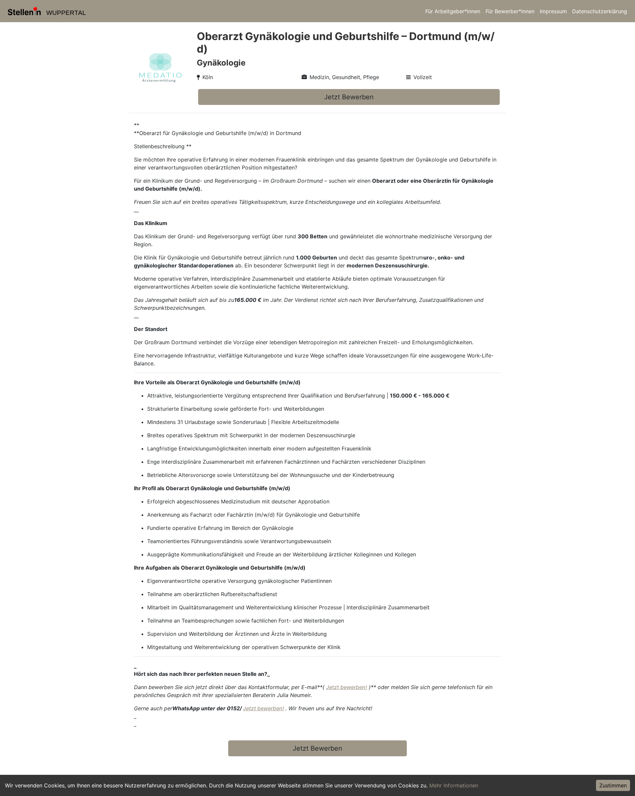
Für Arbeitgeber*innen (452, 11)
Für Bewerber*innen (510, 11)
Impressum (553, 11)
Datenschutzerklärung (599, 11)
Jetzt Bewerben (349, 97)
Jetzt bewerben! (346, 687)
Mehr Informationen (453, 785)
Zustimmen (613, 785)
